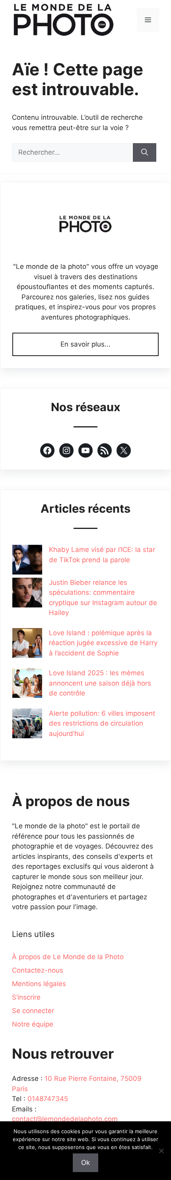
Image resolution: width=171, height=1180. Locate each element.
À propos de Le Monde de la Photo (68, 957)
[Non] (161, 1151)
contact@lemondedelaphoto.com (65, 1119)
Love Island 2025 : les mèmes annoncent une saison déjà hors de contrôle (100, 683)
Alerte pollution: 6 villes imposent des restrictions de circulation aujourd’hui (102, 723)
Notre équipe (32, 1024)
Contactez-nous (37, 970)
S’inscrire (26, 997)
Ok (85, 1163)
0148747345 (47, 1099)
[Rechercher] (144, 152)
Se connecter (33, 1011)
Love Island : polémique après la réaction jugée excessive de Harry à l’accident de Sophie (103, 643)
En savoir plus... (85, 344)
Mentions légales (39, 984)
